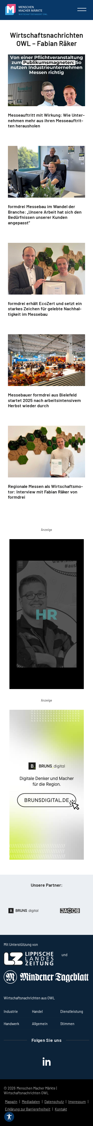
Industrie (11, 1011)
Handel (37, 1011)
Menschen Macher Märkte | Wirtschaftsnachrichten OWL (30, 1090)
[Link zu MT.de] (46, 982)
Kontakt (61, 1109)
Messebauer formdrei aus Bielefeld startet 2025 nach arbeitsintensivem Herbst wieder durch (44, 400)
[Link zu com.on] (46, 615)
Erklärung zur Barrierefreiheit (27, 1109)
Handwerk (11, 1024)
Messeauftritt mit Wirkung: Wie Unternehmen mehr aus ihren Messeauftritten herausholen (46, 120)
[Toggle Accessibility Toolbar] (9, 1116)
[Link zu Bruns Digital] (46, 786)
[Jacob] (53, 910)
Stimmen (67, 1024)
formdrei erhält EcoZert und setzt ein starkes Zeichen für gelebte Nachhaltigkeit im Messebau (45, 309)
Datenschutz (54, 1102)
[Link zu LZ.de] (28, 964)
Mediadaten (31, 1102)
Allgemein (40, 1024)
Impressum (77, 1102)
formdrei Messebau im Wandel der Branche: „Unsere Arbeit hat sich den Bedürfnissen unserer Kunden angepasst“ (45, 214)
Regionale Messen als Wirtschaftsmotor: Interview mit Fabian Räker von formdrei (45, 492)
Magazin (11, 1102)
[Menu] (82, 9)
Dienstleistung (71, 1011)
